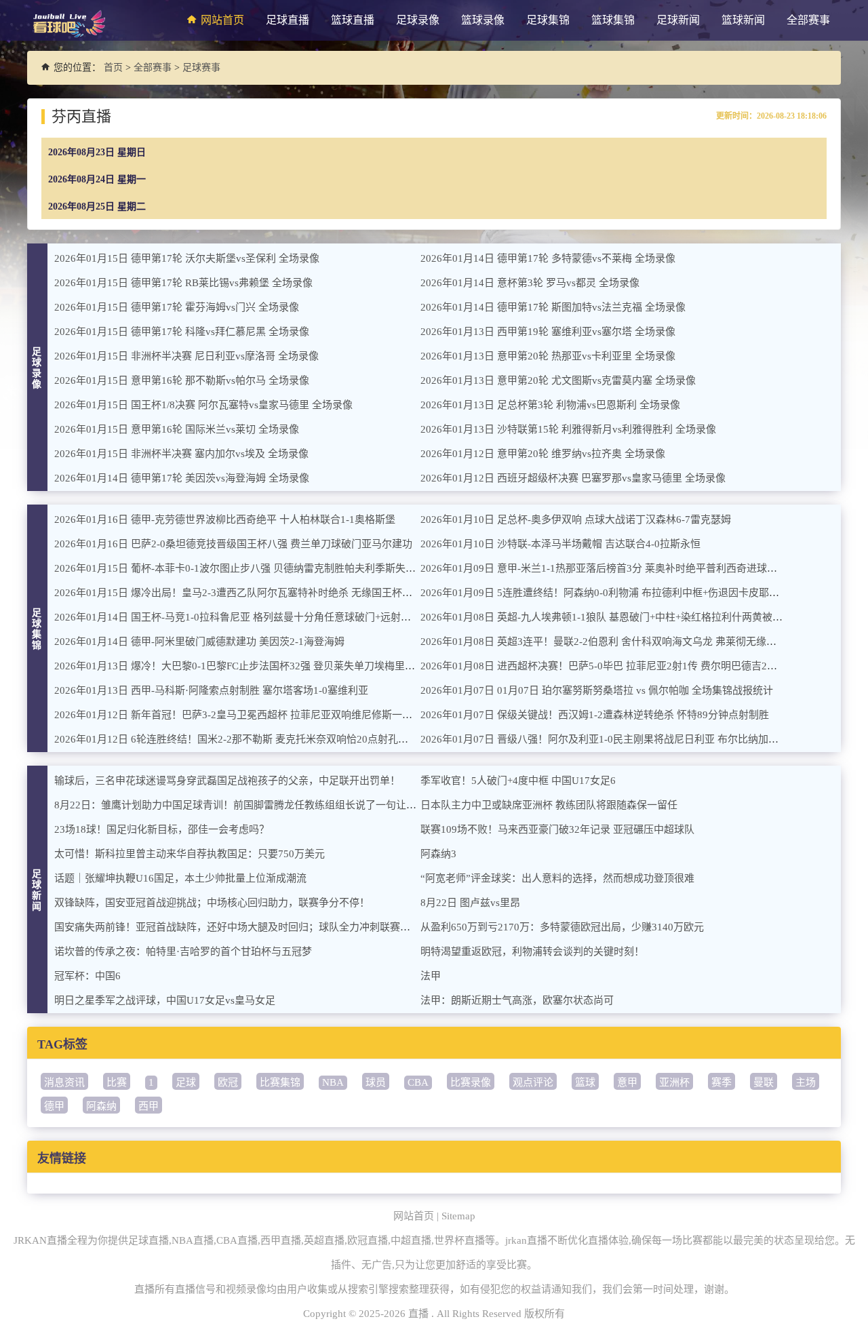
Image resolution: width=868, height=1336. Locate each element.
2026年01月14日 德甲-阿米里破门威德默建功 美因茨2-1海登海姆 (199, 641)
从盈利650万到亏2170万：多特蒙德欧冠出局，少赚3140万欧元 (562, 927)
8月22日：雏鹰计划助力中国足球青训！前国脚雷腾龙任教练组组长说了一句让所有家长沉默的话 (271, 805)
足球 (186, 1082)
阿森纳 (101, 1106)
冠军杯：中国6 (87, 975)
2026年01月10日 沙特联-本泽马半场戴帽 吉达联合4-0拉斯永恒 (560, 543)
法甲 (430, 975)
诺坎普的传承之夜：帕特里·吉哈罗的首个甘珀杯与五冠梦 (183, 951)
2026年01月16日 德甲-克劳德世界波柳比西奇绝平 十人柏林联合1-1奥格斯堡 (224, 519)
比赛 (116, 1082)
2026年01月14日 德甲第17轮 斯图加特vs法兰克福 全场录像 (553, 307)
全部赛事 (808, 20)
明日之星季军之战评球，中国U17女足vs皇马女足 (164, 1000)
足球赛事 (201, 67)
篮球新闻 (743, 20)
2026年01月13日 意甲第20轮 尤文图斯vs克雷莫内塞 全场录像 (558, 380)
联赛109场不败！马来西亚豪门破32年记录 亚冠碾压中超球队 (557, 829)
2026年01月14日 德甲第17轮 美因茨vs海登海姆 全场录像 (181, 478)
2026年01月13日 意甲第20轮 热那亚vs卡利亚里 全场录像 (547, 356)
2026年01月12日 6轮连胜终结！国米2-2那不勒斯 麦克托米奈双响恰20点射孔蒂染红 (241, 739)
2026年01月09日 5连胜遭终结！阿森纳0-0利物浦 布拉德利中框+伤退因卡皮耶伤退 (604, 592)
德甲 (54, 1106)
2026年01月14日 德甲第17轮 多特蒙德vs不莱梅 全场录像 (547, 258)
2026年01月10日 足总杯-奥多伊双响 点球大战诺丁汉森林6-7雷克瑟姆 (575, 519)
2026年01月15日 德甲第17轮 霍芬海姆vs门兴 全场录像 (176, 307)
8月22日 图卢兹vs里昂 (470, 902)
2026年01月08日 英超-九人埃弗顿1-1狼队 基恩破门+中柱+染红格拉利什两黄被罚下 (606, 617)
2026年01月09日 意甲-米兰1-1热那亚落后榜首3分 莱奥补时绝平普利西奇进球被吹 (603, 568)
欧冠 (228, 1082)
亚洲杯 (674, 1082)
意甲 (627, 1082)
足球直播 (287, 20)
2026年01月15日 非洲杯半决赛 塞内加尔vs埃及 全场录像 (181, 453)
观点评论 (533, 1082)
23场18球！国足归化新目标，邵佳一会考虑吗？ (161, 829)
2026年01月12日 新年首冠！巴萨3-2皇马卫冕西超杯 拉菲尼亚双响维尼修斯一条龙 (238, 714)
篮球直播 (352, 20)
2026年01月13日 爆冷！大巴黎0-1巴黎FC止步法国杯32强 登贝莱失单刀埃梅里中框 (239, 666)
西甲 (148, 1106)
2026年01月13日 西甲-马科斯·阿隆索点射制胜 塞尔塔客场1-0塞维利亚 (211, 690)
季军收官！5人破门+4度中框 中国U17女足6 (518, 780)
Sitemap (458, 1216)
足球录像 (417, 20)
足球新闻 (678, 20)
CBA (418, 1082)
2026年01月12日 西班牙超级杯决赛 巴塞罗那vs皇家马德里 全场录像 (573, 478)
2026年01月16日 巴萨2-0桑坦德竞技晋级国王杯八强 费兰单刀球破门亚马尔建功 (233, 543)
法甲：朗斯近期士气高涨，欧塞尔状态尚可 (517, 1000)
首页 (113, 67)
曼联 (763, 1082)
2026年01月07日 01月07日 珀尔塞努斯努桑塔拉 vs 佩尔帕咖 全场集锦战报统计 (596, 690)
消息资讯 (64, 1082)
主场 (805, 1082)
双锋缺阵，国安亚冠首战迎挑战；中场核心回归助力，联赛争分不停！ (212, 902)
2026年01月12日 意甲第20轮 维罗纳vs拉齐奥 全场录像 (542, 453)
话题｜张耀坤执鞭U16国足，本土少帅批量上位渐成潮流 (180, 878)
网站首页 (222, 20)
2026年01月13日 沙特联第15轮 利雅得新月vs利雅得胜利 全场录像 (568, 429)
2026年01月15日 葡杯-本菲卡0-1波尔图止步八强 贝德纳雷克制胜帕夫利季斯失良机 (240, 568)
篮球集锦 (613, 20)
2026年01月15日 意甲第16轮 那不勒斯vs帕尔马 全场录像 (181, 380)
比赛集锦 (280, 1082)
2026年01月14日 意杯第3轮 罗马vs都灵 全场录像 (529, 282)
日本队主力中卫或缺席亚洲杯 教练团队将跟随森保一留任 (548, 805)
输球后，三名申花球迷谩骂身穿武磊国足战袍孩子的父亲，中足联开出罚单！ (227, 780)
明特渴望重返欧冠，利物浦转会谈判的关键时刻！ (532, 951)
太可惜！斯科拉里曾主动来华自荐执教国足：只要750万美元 (189, 853)
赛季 (721, 1082)
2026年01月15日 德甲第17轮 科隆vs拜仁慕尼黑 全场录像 (181, 331)
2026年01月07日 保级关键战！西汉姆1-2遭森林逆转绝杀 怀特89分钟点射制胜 (594, 714)
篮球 (585, 1082)
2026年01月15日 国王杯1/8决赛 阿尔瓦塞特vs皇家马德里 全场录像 (203, 404)
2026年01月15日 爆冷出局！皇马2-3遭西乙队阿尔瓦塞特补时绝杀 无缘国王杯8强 (236, 592)
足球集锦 (548, 20)
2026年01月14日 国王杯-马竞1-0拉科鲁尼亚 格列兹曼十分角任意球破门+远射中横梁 (242, 617)
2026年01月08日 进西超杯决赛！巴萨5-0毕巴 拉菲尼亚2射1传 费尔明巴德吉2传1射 (606, 666)
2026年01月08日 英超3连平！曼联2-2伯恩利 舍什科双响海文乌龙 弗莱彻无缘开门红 (608, 641)
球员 (376, 1082)
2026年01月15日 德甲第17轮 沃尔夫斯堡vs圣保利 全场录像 (186, 258)
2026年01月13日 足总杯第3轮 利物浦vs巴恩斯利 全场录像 (550, 404)
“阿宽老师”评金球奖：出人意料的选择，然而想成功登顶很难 (557, 878)
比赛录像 (470, 1082)
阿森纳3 (438, 853)
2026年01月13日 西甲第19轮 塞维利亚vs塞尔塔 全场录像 (547, 331)
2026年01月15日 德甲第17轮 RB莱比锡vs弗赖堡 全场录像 (183, 282)
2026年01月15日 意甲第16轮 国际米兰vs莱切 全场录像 (176, 429)
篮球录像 (483, 20)
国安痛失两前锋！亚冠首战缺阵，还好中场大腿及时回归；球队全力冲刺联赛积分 (237, 927)
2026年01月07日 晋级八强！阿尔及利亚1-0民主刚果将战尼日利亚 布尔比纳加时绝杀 (609, 739)
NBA (333, 1082)
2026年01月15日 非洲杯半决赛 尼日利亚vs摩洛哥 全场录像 (186, 356)
